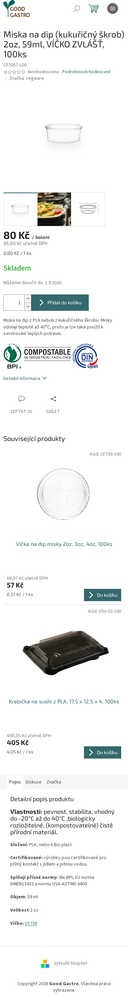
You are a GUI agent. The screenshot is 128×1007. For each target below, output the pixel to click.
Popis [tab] (15, 782)
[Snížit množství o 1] (27, 306)
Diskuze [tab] (34, 782)
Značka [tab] (53, 782)
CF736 (31, 923)
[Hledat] (77, 8)
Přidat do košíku (64, 302)
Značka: (26, 78)
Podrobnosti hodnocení (86, 72)
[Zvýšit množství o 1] (27, 299)
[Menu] (112, 8)
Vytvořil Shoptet (70, 963)
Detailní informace (21, 378)
